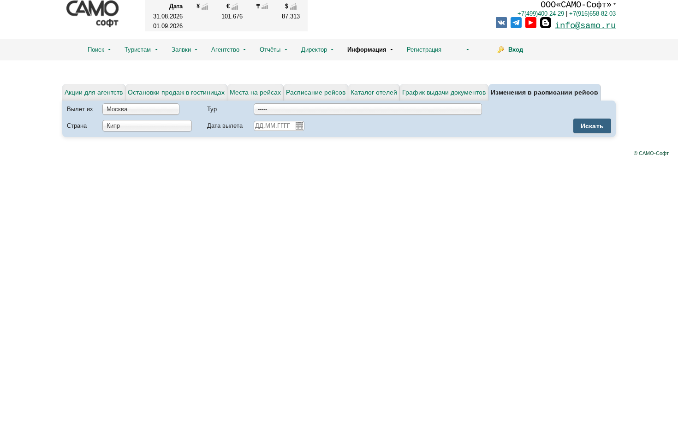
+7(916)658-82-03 (592, 13)
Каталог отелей (374, 92)
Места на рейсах (255, 92)
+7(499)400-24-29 (540, 13)
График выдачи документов (444, 92)
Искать (592, 126)
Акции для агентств (94, 92)
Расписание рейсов (315, 92)
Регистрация (424, 49)
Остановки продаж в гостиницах (176, 92)
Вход (515, 49)
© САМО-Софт (651, 153)
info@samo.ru (585, 26)
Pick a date (299, 125)
